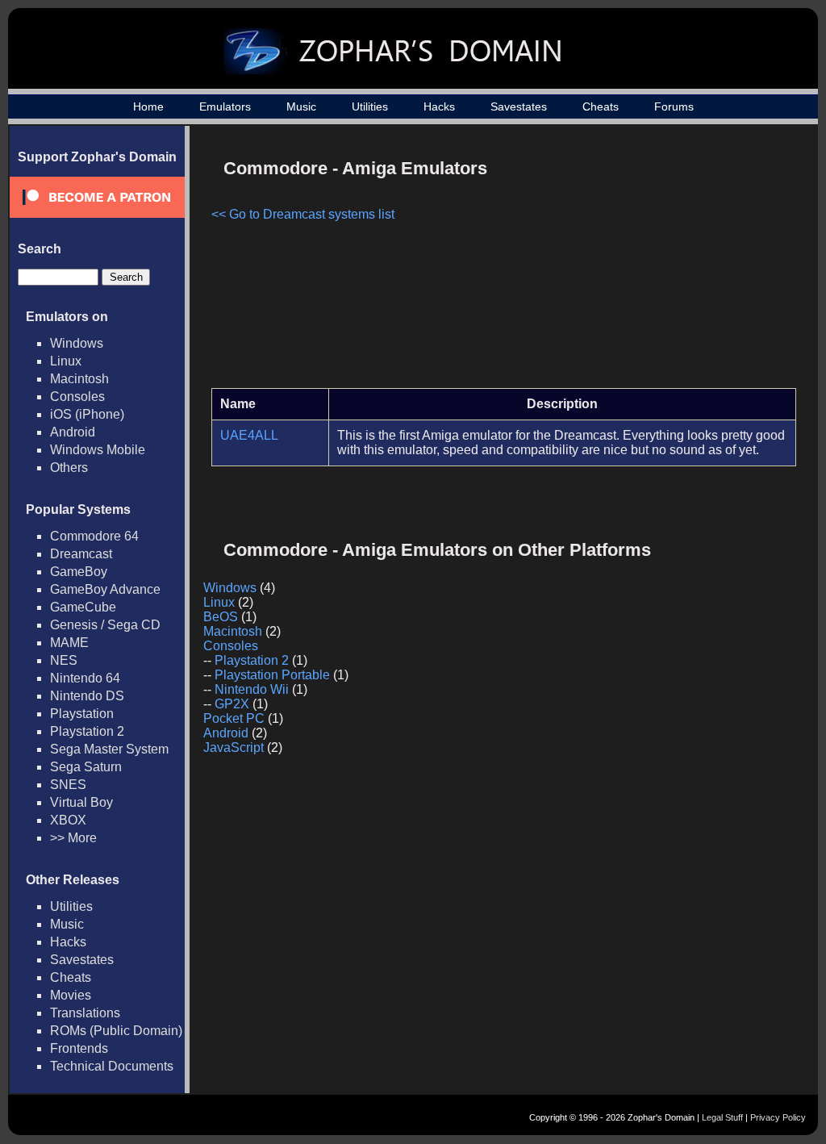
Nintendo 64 (85, 678)
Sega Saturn (86, 767)
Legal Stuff (722, 1117)
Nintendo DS (87, 696)
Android (72, 432)
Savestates (518, 106)
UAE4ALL (249, 435)
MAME (69, 642)
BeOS (220, 617)
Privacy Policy (778, 1117)
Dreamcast (81, 554)
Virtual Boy (81, 802)
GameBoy (78, 571)
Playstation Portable (272, 675)
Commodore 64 (94, 536)
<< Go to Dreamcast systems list (302, 214)
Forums (674, 106)
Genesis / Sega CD (105, 625)
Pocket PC (234, 718)
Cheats (600, 106)
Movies (70, 995)
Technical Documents (111, 1066)
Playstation (82, 713)
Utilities (370, 106)
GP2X (232, 704)
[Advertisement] (659, 263)
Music (301, 106)
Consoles (77, 396)
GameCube (83, 607)
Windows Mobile (97, 450)
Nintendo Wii (252, 689)
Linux (65, 361)
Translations (85, 1013)
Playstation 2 (87, 731)
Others (69, 467)
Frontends (79, 1048)
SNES (68, 784)
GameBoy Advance (105, 589)
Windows (76, 343)
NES (63, 660)
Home (148, 106)
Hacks (439, 106)
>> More (73, 838)
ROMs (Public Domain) (116, 1031)
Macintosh (79, 379)
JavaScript (233, 747)
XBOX (68, 820)
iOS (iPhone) (87, 414)
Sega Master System (109, 749)
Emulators (225, 106)
